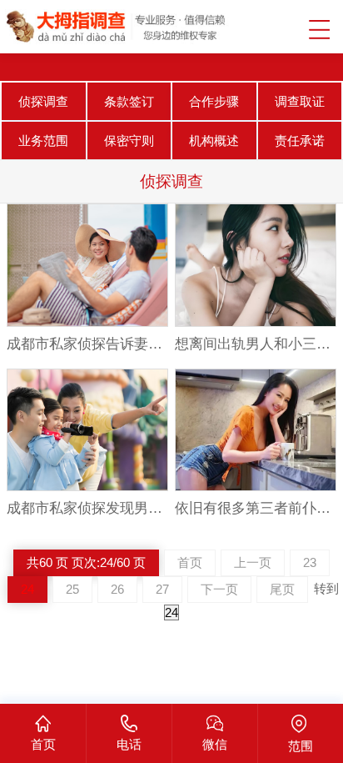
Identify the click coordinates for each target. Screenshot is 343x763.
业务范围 (43, 140)
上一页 (252, 562)
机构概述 (214, 140)
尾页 (282, 589)
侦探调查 (43, 101)
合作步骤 (214, 101)
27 (162, 589)
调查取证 (300, 101)
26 (117, 589)
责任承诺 (300, 140)
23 (309, 562)
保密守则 (129, 140)
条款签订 (129, 101)
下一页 (219, 589)
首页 (189, 562)
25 (72, 589)
